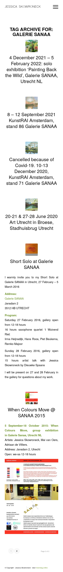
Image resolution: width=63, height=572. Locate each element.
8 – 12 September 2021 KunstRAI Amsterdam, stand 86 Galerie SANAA (31, 120)
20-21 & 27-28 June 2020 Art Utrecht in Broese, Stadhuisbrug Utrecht (31, 222)
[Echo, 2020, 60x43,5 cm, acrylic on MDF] (31, 205)
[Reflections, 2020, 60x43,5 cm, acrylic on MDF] (31, 148)
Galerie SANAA (14, 298)
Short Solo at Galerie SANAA (31, 264)
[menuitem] (54, 6)
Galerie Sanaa (17, 435)
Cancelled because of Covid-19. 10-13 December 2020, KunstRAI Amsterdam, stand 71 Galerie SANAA (31, 171)
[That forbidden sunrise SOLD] (31, 103)
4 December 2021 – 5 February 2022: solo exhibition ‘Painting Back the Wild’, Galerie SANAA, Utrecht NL (31, 69)
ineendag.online (42, 567)
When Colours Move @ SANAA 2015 (31, 412)
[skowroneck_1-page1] (31, 398)
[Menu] (54, 6)
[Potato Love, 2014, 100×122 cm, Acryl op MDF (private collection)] (31, 250)
